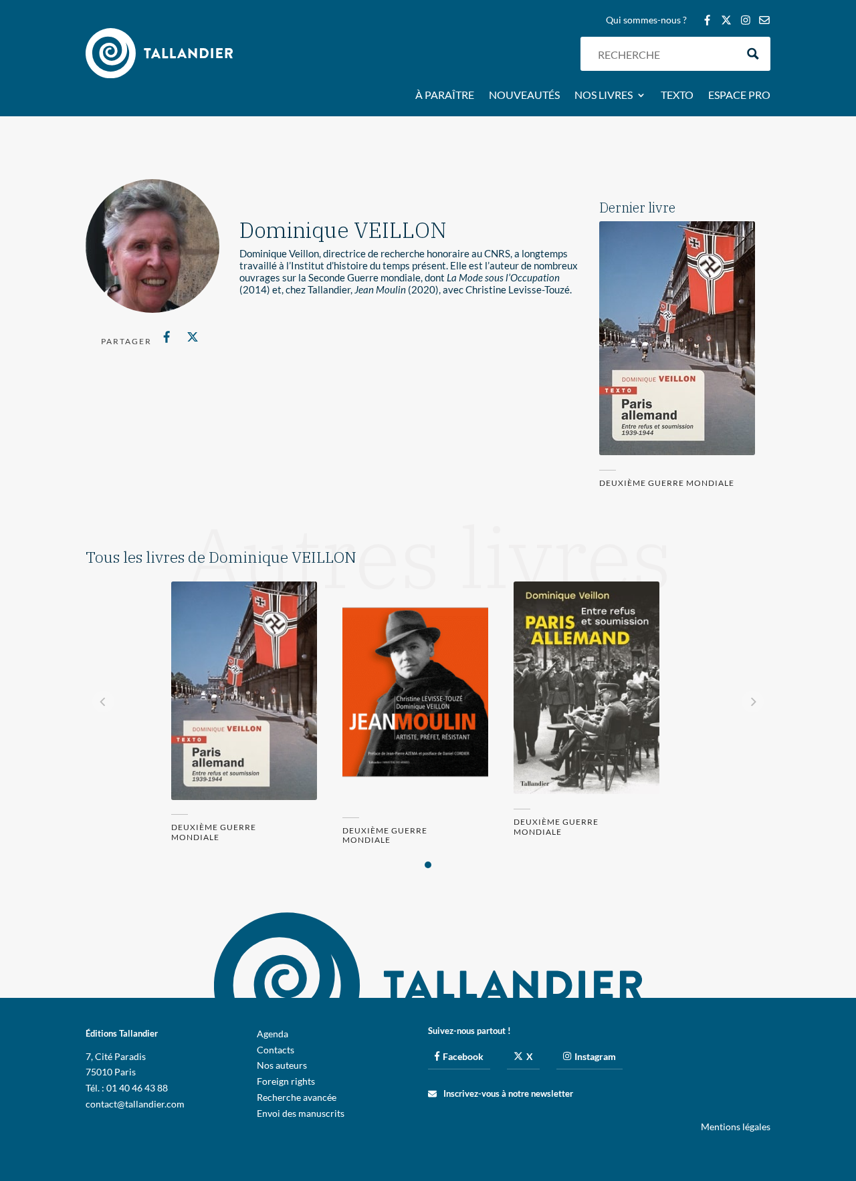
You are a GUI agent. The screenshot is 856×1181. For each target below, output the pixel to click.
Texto (677, 95)
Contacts (275, 1049)
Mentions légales (735, 1126)
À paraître (444, 95)
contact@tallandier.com (135, 1103)
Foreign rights (286, 1081)
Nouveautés (524, 95)
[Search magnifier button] (753, 54)
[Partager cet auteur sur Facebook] (167, 336)
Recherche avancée (296, 1097)
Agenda (272, 1033)
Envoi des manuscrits (300, 1113)
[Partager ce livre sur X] (192, 336)
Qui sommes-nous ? (646, 20)
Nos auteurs (282, 1065)
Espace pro (739, 95)
